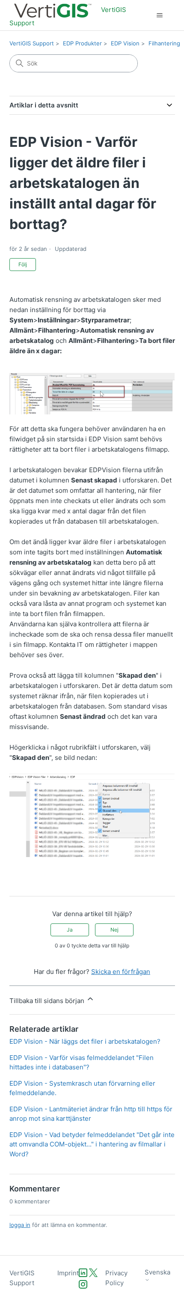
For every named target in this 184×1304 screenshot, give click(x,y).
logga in (19, 1224)
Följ (22, 264)
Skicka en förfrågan (120, 972)
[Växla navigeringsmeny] (160, 15)
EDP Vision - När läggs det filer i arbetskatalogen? (84, 1041)
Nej (114, 929)
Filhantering (164, 43)
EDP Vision (125, 43)
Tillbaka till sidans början (47, 1001)
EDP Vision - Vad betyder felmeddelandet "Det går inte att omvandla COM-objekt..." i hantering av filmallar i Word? (92, 1144)
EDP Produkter (82, 43)
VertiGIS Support (31, 43)
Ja (70, 929)
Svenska (157, 1272)
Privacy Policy (116, 1278)
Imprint (68, 1273)
